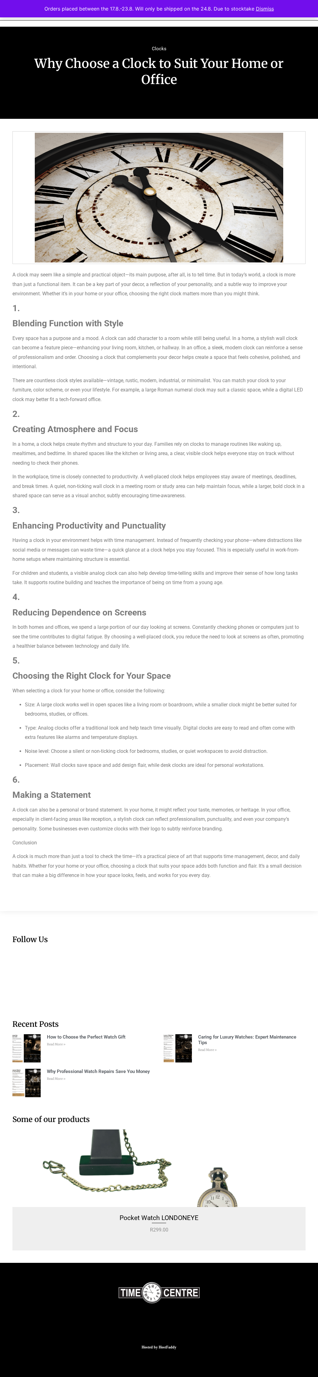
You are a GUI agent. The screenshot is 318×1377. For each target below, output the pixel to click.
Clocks (159, 48)
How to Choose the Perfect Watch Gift (86, 1037)
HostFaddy (167, 1347)
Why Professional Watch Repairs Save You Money (98, 1071)
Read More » (56, 1044)
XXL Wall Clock (159, 1218)
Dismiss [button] (265, 9)
